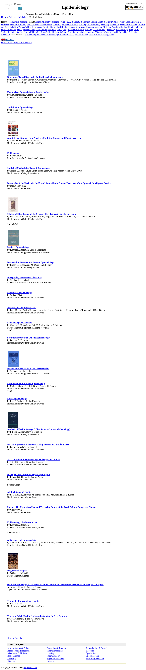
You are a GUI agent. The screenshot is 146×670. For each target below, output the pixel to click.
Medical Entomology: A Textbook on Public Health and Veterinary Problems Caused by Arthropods (55, 584)
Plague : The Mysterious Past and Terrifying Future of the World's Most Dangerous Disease (51, 507)
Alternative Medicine (50, 22)
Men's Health (33, 24)
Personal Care (74, 27)
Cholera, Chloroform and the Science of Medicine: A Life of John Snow (41, 214)
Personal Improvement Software (39, 34)
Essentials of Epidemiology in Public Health (28, 92)
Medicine (23, 17)
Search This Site (15, 638)
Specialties (91, 653)
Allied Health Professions (18, 651)
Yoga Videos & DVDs (64, 34)
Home (4, 17)
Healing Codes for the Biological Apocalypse (28, 474)
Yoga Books (86, 27)
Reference (114, 24)
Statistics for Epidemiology (20, 107)
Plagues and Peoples (17, 570)
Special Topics (92, 656)
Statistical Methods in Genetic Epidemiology (28, 337)
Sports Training (69, 32)
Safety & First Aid (19, 32)
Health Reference (136, 27)
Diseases (11, 661)
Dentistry (11, 658)
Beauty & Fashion (82, 22)
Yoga (121, 32)
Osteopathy (62, 29)
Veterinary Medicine (95, 658)
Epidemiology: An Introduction (22, 522)
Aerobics (116, 27)
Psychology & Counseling (88, 24)
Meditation (30, 29)
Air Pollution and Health (19, 492)
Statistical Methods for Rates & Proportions (28, 168)
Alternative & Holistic (17, 653)
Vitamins (99, 32)
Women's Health (25, 27)
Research (90, 651)
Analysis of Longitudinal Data (21, 307)
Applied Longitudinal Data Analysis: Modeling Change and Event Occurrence (45, 138)
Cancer (94, 22)
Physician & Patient (55, 658)
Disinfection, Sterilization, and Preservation (28, 368)
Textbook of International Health (23, 601)
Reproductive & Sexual (96, 648)
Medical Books (60, 27)
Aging (38, 22)
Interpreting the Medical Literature (24, 277)
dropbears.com (30, 667)
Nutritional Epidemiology (19, 292)
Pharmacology (53, 656)
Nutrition (57, 24)
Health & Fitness (8, 29)
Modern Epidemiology (18, 247)
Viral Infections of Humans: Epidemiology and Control (33, 459)
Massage (21, 29)
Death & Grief (104, 22)
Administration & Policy (18, 648)
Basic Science (13, 656)
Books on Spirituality (43, 27)
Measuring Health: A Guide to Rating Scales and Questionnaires (38, 444)
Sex (16, 27)
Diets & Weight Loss (120, 22)
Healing (123, 27)
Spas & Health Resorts (51, 32)
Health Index (13, 22)
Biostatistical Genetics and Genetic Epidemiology (30, 262)
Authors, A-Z (67, 22)
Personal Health (69, 24)
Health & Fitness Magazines (101, 34)
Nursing (50, 653)
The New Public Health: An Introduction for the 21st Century (37, 616)
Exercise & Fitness (18, 24)
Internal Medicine (55, 651)
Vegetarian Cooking (86, 32)
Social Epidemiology (17, 398)
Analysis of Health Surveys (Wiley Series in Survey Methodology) (38, 429)
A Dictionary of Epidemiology (21, 540)
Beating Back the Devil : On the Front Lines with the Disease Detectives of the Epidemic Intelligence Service (59, 183)
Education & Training (56, 648)
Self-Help (9, 27)
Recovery (105, 24)
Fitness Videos (81, 34)
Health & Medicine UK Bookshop (16, 42)
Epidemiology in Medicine (19, 322)
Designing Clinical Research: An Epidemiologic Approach (35, 77)
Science (12, 17)
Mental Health (45, 24)
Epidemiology (14, 153)
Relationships (126, 24)
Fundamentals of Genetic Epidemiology (26, 383)
